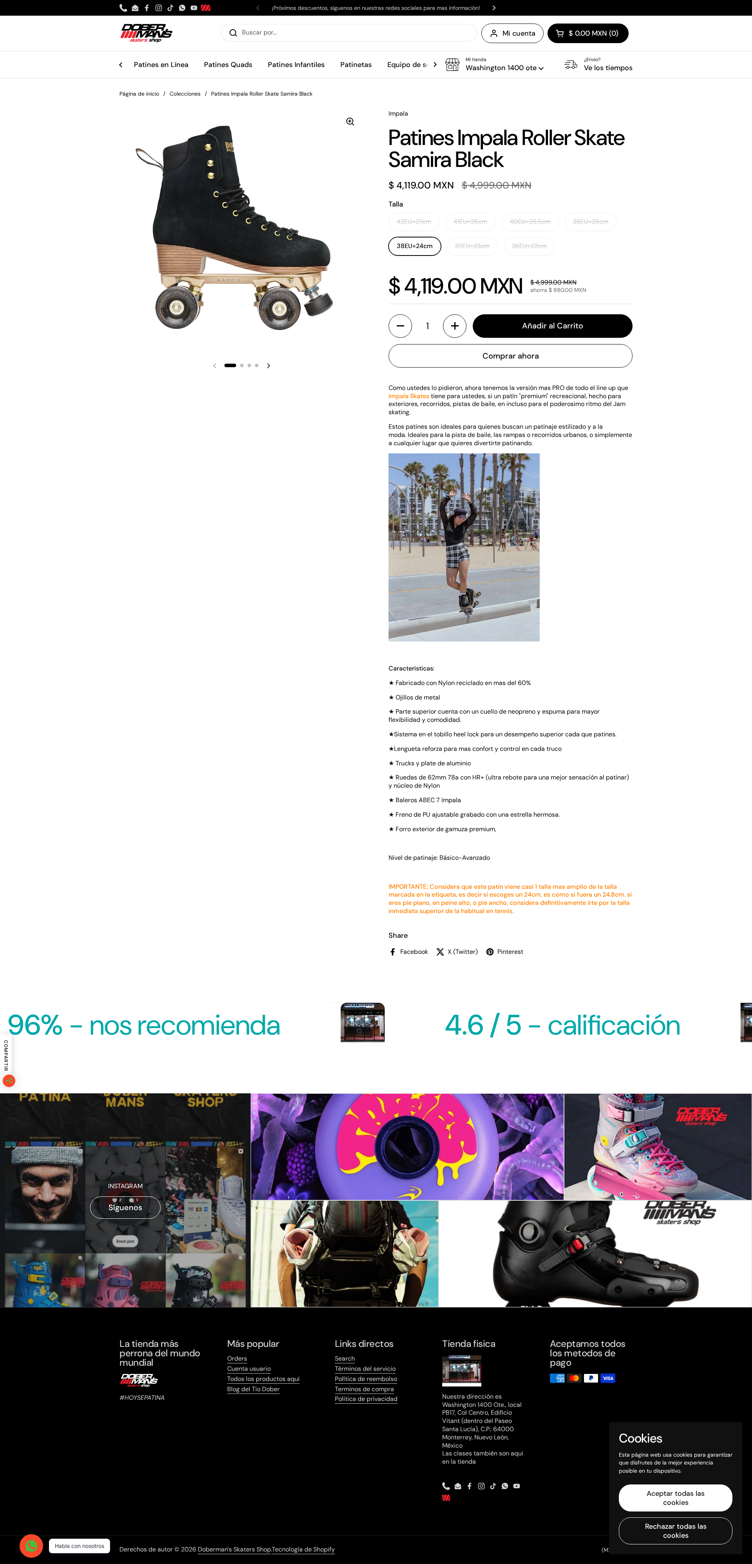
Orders (237, 1358)
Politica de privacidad (366, 1399)
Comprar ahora (511, 356)
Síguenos (125, 1207)
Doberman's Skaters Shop (234, 1549)
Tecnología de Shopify (303, 1549)
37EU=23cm (472, 246)
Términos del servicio (365, 1369)
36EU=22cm (529, 246)
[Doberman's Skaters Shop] (146, 33)
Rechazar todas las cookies (676, 1531)
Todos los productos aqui (263, 1379)
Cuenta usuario (249, 1369)
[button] (588, 33)
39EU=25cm (590, 221)
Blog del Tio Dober (253, 1389)
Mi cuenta (519, 33)
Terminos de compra (364, 1389)
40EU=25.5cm (530, 221)
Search (345, 1358)
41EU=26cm (470, 221)
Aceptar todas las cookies (676, 1498)
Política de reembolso (366, 1379)
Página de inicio (139, 93)
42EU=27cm (414, 221)
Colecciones (185, 93)
